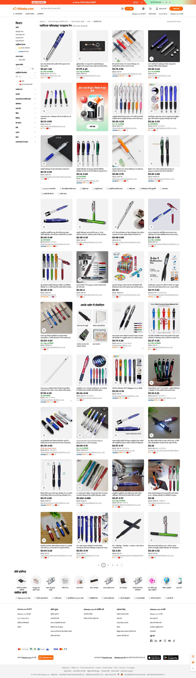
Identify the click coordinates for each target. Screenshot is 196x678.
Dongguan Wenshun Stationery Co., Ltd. (126, 505)
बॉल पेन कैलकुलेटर (125, 598)
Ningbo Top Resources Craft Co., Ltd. (161, 179)
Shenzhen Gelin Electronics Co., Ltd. (89, 295)
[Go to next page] (122, 565)
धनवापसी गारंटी (55, 618)
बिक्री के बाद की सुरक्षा (57, 627)
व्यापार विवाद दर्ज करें (122, 623)
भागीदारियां (153, 631)
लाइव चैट (119, 618)
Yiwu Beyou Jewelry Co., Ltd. (51, 75)
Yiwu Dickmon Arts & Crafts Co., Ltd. (89, 398)
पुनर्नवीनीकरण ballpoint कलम (75, 598)
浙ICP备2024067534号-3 (156, 674)
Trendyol (122, 668)
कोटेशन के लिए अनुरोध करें (91, 618)
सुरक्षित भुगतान (55, 614)
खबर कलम (165, 188)
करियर (19, 627)
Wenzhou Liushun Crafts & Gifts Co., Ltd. (55, 503)
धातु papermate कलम (24, 598)
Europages (131, 668)
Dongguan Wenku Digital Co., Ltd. (52, 400)
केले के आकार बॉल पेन (42, 598)
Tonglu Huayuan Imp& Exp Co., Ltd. (124, 128)
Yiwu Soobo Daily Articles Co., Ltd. (88, 75)
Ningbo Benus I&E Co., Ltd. (121, 345)
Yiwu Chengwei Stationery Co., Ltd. (160, 347)
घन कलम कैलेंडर (140, 598)
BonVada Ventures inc (48, 295)
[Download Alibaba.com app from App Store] (154, 657)
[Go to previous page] (99, 565)
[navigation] (25, 293)
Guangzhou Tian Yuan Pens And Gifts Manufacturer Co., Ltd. (164, 450)
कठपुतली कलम (98, 188)
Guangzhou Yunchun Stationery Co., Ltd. (90, 452)
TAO (115, 668)
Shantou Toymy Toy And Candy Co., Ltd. (126, 295)
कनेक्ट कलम (63, 193)
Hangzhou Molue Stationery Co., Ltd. (89, 242)
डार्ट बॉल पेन (170, 598)
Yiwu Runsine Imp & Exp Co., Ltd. (159, 75)
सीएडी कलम (132, 188)
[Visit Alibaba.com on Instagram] (165, 640)
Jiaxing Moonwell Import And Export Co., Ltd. (56, 555)
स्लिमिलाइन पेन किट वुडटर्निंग (149, 188)
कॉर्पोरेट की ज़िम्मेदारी (23, 623)
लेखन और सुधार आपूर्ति (77, 21)
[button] (122, 8)
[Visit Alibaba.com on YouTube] (169, 640)
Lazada (98, 668)
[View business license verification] (118, 674)
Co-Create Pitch (23, 618)
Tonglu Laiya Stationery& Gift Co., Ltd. (125, 396)
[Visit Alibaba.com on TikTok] (174, 640)
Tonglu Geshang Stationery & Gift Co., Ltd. (55, 452)
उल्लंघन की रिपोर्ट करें (123, 636)
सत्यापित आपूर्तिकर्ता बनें (156, 627)
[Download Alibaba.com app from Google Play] (171, 657)
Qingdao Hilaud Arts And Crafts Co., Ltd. (162, 398)
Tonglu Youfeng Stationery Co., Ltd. (53, 347)
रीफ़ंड (118, 627)
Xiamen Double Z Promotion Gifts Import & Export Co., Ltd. (56, 177)
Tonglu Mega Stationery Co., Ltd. (87, 555)
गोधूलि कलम (85, 188)
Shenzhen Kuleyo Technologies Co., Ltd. (126, 242)
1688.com (74, 668)
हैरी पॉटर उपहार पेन (156, 598)
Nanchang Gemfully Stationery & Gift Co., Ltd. (164, 244)
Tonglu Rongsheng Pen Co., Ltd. (123, 450)
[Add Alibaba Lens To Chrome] (45, 657)
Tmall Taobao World (87, 668)
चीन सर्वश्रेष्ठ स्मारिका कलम (69, 188)
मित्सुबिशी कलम (94, 598)
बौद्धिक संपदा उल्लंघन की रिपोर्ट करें (126, 631)
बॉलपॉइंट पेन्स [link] (97, 21)
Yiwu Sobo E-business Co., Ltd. (159, 503)
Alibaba (42, 21)
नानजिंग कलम (57, 598)
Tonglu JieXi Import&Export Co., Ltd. (89, 503)
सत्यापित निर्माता (88, 614)
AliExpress (65, 668)
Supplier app (107, 657)
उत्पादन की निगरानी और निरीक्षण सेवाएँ (61, 631)
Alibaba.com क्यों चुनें (24, 614)
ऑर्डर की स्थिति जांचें (155, 623)
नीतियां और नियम (55, 636)
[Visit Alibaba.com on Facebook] (151, 640)
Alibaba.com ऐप (120, 657)
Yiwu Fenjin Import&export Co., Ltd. (53, 126)
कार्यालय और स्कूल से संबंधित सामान (58, 21)
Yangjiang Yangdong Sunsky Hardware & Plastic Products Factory (128, 555)
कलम (88, 21)
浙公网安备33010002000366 (135, 674)
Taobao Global (107, 668)
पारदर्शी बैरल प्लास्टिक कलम (115, 188)
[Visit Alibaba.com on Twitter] (160, 640)
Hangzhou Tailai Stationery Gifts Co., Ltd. (162, 128)
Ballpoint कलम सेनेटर (49, 188)
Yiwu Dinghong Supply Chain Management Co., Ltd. (164, 295)
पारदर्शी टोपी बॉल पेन (48, 193)
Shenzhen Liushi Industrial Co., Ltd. (124, 179)
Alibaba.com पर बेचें (156, 614)
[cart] (150, 9)
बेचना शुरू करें (154, 618)
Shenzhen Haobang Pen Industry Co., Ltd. (55, 244)
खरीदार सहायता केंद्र (123, 614)
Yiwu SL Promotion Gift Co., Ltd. (87, 181)
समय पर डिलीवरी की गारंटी (58, 623)
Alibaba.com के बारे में (24, 609)
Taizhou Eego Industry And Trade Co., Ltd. (126, 74)
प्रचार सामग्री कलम (109, 598)
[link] (193, 656)
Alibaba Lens (26, 657)
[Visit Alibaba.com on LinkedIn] (155, 640)
